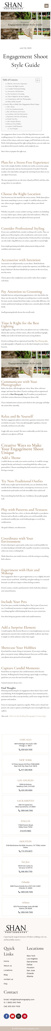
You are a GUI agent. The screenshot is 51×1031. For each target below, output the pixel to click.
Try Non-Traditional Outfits (15, 109)
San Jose (26, 861)
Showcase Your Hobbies (14, 124)
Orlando (26, 882)
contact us (8, 979)
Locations (8, 970)
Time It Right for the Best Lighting (18, 96)
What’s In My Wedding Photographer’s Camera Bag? (28, 716)
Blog (6, 975)
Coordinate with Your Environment (17, 114)
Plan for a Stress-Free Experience (17, 84)
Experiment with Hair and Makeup (17, 116)
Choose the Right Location (16, 86)
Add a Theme (11, 107)
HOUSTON (26, 841)
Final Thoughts (14, 128)
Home (6, 961)
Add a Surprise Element (14, 121)
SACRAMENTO (25, 800)
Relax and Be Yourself (14, 102)
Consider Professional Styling (16, 89)
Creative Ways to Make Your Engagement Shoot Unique (21, 104)
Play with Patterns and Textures (16, 111)
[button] (46, 6)
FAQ (5, 984)
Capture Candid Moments (14, 126)
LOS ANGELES (25, 780)
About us (8, 966)
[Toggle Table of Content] (36, 80)
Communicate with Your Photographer (19, 99)
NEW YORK (25, 760)
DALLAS (25, 821)
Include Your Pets (12, 119)
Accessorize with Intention (16, 91)
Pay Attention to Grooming (16, 94)
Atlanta (25, 902)
